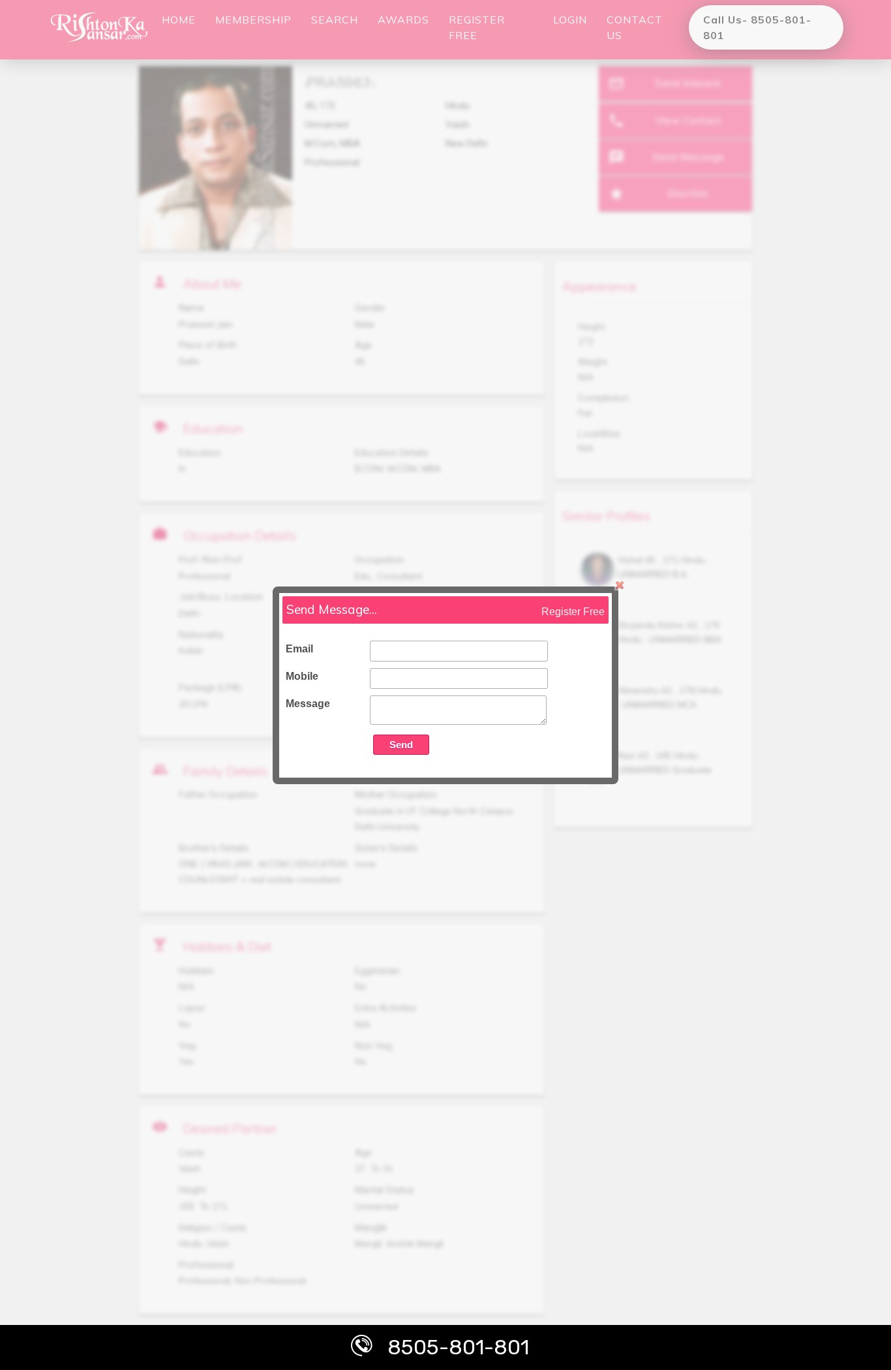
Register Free (573, 611)
